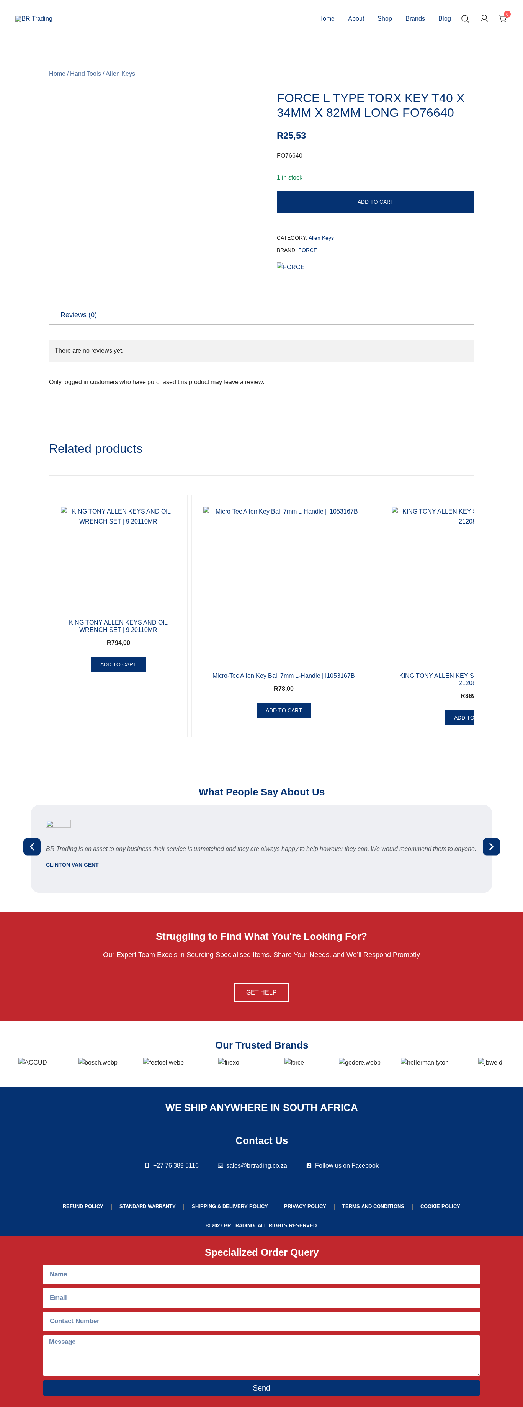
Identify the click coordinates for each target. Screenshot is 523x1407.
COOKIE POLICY (440, 1206)
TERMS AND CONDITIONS (373, 1206)
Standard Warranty (147, 1206)
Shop (385, 18)
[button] (32, 847)
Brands (415, 18)
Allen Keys (120, 73)
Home (326, 18)
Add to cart (376, 201)
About (356, 18)
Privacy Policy (305, 1206)
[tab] (78, 314)
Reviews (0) (78, 315)
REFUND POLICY (83, 1206)
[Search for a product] (465, 19)
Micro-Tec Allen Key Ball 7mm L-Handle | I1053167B (283, 675)
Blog (444, 18)
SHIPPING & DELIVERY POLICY (230, 1206)
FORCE (307, 250)
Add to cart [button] (118, 664)
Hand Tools (85, 73)
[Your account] (484, 19)
